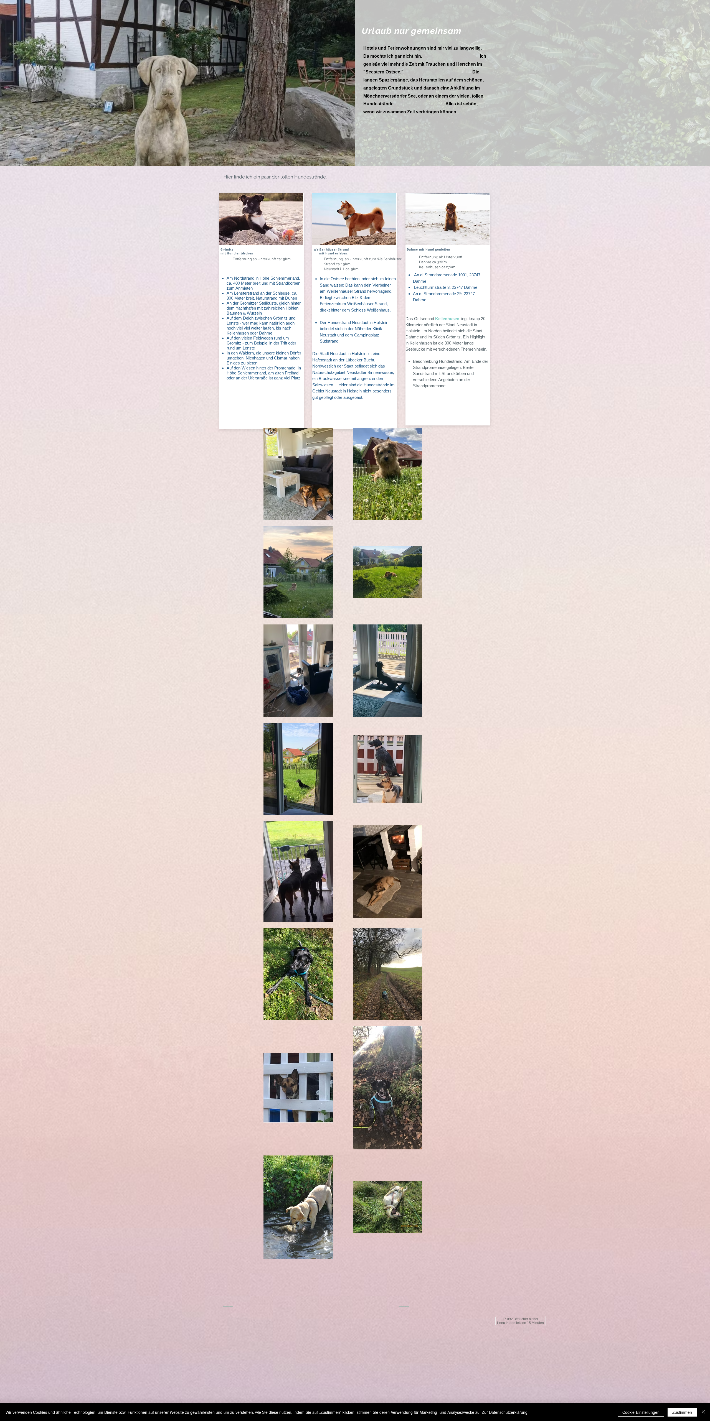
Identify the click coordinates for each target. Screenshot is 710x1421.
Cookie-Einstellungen (641, 1412)
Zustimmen (682, 1412)
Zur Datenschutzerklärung (505, 1412)
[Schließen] (703, 1412)
